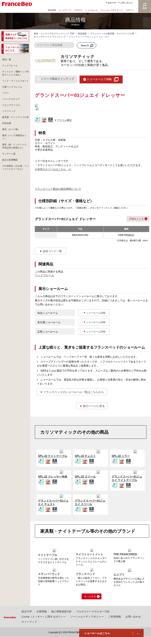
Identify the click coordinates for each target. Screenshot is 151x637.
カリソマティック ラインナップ (49, 36)
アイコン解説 (64, 120)
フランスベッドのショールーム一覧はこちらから (73, 392)
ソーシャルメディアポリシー (87, 616)
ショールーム (91, 10)
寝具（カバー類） (11, 129)
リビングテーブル (11, 105)
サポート (130, 10)
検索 (144, 8)
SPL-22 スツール (85, 476)
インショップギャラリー (112, 10)
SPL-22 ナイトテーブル (52, 455)
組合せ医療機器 (10, 160)
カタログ (78, 10)
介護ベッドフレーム (12, 87)
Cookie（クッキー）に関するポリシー (44, 616)
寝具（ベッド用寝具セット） (14, 137)
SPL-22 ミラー (121, 455)
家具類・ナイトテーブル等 (15, 117)
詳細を (132, 218)
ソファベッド (8, 111)
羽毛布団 (6, 123)
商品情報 (52, 10)
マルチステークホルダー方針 (93, 611)
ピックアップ (65, 10)
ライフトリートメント (89, 554)
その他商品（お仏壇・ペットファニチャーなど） (15, 167)
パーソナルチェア (11, 99)
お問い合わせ (126, 3)
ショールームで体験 (99, 79)
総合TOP (112, 3)
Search (85, 45)
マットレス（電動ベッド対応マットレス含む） (15, 73)
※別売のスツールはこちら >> (53, 169)
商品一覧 (6, 59)
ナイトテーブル (47, 555)
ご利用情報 (114, 616)
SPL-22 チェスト (85, 455)
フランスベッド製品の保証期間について (58, 188)
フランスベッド (85, 573)
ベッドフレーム (44, 275)
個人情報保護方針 (61, 611)
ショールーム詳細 (95, 312)
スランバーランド (49, 573)
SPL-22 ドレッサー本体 (52, 476)
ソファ (5, 93)
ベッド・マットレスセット (15, 81)
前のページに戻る (94, 406)
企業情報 (41, 611)
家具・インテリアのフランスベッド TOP (54, 33)
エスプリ (118, 574)
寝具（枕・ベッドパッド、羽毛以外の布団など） (15, 146)
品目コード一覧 (52, 251)
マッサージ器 (8, 153)
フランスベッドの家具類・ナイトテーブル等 (112, 33)
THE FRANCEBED (125, 554)
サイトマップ (29, 621)
